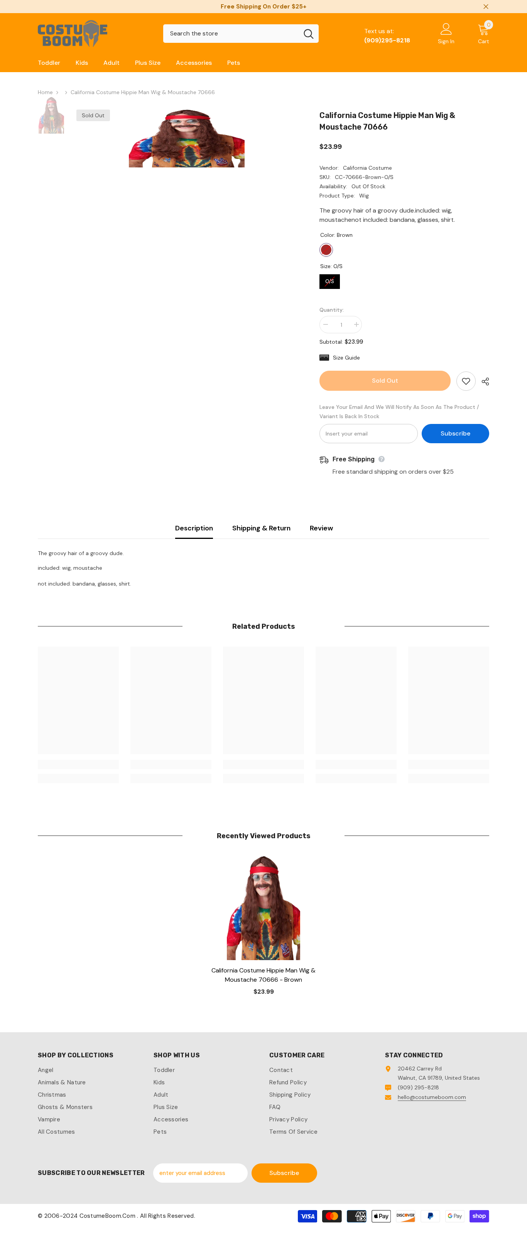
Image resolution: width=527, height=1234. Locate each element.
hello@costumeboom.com (432, 1097)
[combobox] (231, 33)
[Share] (482, 381)
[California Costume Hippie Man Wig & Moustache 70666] (263, 908)
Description (194, 528)
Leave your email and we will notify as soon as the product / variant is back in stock (399, 411)
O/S (329, 279)
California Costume (367, 167)
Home (45, 92)
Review (321, 528)
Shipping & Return (261, 528)
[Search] (241, 33)
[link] (78, 764)
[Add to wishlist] (466, 381)
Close (486, 6)
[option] (186, 138)
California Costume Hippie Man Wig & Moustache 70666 (263, 975)
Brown (326, 250)
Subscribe (455, 433)
